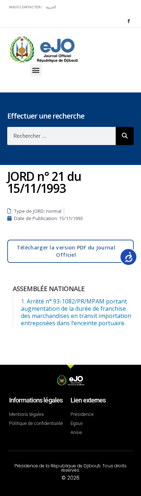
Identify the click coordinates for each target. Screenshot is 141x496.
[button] (36, 70)
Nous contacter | (25, 7)
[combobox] (61, 136)
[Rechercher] (125, 136)
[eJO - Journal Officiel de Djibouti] (43, 48)
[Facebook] (128, 21)
